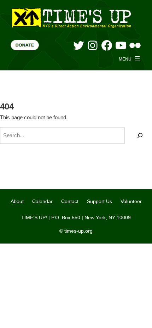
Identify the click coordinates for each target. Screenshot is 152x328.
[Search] (140, 135)
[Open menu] (130, 59)
